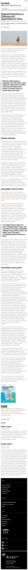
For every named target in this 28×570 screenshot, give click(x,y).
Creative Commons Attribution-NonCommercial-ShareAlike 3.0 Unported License (13, 413)
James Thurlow (20, 292)
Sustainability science (7, 192)
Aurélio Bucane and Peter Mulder (17, 254)
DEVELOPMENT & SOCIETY (5, 21)
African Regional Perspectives (9, 381)
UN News (3, 506)
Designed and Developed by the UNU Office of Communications (13, 567)
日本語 (26, 0)
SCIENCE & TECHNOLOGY (6, 485)
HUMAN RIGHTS (4, 493)
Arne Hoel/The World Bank (7, 45)
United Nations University (5, 24)
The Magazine (4, 515)
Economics (18, 21)
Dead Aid (23, 105)
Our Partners (4, 521)
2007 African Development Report (11, 359)
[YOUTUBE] (3, 548)
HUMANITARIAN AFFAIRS (6, 491)
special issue (11, 276)
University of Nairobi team (16, 217)
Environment (23, 21)
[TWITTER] (3, 542)
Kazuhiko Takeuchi (22, 23)
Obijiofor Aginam (10, 23)
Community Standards (6, 519)
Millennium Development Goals (17, 185)
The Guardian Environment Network (9, 502)
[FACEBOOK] (3, 545)
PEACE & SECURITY (5, 489)
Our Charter (4, 517)
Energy (14, 21)
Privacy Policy (4, 523)
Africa (11, 21)
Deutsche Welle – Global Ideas (8, 504)
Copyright (4, 525)
